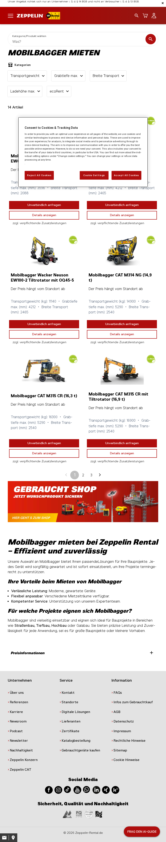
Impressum (122, 731)
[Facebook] (49, 790)
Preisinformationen (82, 652)
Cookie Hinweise (126, 760)
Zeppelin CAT (20, 770)
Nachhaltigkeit (21, 750)
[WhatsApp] (86, 789)
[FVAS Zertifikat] (99, 814)
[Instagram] (58, 790)
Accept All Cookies (126, 175)
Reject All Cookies (39, 175)
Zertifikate (70, 731)
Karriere (16, 712)
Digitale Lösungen (76, 712)
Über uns (17, 693)
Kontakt (68, 693)
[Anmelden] (154, 15)
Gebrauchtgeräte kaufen (81, 750)
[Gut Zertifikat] (67, 814)
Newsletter (19, 741)
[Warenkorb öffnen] (145, 15)
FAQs (117, 693)
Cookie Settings (94, 175)
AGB (116, 712)
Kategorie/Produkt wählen (29, 36)
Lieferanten (71, 721)
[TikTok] (67, 789)
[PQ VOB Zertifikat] (79, 814)
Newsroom (18, 721)
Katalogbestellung (76, 741)
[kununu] (115, 790)
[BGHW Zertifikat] (89, 814)
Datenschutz (123, 721)
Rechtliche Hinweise (129, 741)
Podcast (16, 731)
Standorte (70, 702)
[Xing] (106, 790)
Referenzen (19, 702)
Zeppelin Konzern (24, 760)
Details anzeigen (44, 215)
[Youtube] (77, 790)
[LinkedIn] (96, 790)
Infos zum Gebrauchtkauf (133, 702)
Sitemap (120, 750)
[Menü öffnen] (10, 15)
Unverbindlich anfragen (44, 205)
